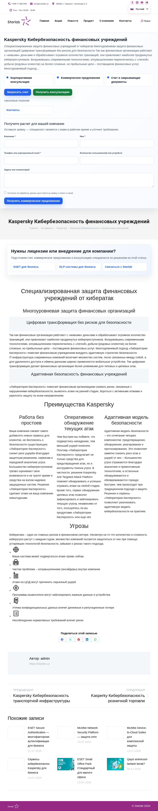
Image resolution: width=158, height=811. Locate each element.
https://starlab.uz (39, 663)
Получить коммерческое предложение (33, 200)
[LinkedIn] (87, 639)
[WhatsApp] (95, 639)
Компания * (10, 136)
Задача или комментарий (16, 170)
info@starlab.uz (41, 4)
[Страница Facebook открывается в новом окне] (132, 2)
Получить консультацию (52, 92)
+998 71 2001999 (19, 4)
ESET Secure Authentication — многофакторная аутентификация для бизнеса (38, 736)
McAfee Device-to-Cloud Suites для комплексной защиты (137, 736)
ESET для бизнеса (25, 266)
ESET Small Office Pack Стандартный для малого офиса (86, 768)
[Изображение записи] (16, 732)
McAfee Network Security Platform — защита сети (87, 732)
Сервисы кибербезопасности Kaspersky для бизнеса (40, 766)
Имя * (82, 136)
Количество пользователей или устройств (101, 153)
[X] (70, 639)
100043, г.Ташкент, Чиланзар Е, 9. (71, 4)
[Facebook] (62, 639)
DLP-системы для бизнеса (77, 266)
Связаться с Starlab (118, 266)
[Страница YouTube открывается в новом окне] (142, 2)
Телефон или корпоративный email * (22, 153)
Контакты (13, 110)
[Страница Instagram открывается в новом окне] (137, 2)
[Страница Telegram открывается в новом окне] (147, 2)
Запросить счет (17, 92)
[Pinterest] (79, 639)
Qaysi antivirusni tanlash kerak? (137, 761)
